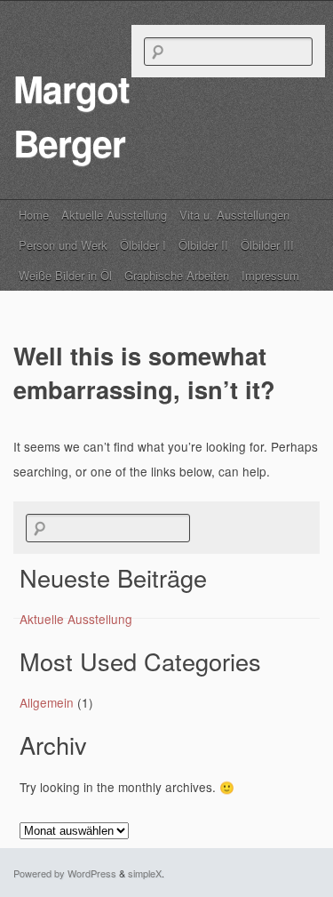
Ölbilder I (143, 244)
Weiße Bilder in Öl (65, 275)
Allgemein (47, 702)
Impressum (270, 275)
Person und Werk (63, 244)
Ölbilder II (203, 244)
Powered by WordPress (64, 873)
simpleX (145, 873)
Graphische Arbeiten (176, 275)
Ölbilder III (267, 244)
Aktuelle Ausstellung (114, 214)
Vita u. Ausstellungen (234, 214)
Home (34, 214)
